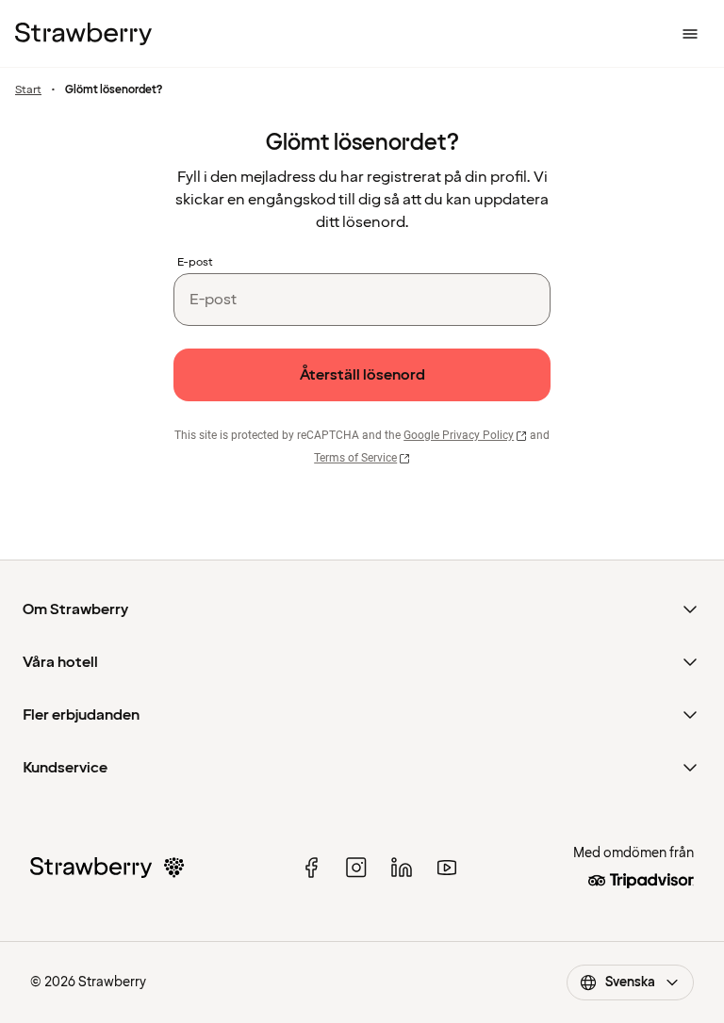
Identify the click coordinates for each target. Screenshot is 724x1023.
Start (28, 90)
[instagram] (356, 867)
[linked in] (401, 867)
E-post (195, 262)
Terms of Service (355, 457)
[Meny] (690, 34)
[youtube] (447, 867)
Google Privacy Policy (458, 435)
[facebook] (311, 867)
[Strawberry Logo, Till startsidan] (83, 34)
